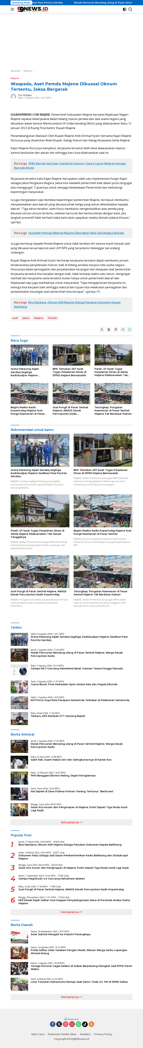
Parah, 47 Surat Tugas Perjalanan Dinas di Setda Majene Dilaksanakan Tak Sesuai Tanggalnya (111, 372)
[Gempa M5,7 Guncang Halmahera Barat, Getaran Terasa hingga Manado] (19, 671)
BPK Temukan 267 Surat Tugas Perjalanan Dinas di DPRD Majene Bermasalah (69, 372)
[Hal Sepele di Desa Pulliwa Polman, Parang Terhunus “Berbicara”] (19, 793)
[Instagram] (65, 1024)
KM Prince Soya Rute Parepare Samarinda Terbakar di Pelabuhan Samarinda (80, 700)
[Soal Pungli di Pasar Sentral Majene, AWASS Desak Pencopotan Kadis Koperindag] (72, 393)
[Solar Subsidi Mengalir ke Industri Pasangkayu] (19, 936)
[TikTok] (85, 1024)
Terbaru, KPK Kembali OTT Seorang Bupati (58, 716)
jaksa (25, 318)
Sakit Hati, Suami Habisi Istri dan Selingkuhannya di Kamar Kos (71, 759)
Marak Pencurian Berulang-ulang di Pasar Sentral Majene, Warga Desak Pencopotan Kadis (77, 654)
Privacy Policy (103, 1034)
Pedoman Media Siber (62, 1034)
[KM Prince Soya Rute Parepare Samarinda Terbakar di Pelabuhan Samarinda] (19, 702)
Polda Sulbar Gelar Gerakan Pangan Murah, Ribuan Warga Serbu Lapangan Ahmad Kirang (79, 952)
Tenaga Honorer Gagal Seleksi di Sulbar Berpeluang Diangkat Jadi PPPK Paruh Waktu (81, 967)
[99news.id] (33, 9)
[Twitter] (59, 1024)
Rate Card (37, 1034)
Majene (15, 78)
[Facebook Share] (101, 329)
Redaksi (85, 1034)
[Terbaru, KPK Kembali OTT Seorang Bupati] (19, 718)
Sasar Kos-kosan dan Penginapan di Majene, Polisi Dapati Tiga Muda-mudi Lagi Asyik (79, 809)
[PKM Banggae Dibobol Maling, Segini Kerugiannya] (19, 778)
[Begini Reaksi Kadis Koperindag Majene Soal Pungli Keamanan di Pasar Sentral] (29, 393)
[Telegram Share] (122, 329)
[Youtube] (72, 1024)
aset (15, 318)
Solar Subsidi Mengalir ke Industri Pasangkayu (61, 934)
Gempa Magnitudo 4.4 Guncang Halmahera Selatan (51, 878)
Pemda (52, 318)
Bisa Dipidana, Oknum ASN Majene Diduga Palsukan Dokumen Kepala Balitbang (70, 844)
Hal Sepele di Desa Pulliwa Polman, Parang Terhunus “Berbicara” (72, 791)
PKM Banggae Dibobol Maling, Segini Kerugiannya (63, 775)
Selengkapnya (70, 822)
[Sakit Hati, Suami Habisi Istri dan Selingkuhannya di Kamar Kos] (19, 762)
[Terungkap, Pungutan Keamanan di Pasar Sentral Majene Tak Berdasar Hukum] (113, 393)
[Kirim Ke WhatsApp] (129, 329)
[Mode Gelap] (125, 9)
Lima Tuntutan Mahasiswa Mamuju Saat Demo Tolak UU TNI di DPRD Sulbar (79, 981)
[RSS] (91, 1024)
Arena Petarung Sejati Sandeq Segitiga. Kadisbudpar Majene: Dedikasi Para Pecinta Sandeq (25, 372)
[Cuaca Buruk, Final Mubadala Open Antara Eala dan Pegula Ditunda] (19, 686)
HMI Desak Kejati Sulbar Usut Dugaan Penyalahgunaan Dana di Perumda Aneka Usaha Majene (74, 902)
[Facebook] (52, 1024)
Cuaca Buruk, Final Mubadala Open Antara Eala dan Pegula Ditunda (74, 684)
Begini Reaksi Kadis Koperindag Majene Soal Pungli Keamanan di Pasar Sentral (28, 410)
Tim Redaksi (25, 95)
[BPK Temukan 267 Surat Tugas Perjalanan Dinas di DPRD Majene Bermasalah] (72, 355)
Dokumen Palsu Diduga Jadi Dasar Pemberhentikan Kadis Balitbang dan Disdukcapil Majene (73, 857)
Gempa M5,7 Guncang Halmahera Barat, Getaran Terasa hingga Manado (77, 668)
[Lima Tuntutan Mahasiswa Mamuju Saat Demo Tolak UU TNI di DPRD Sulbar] (19, 984)
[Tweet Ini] (108, 329)
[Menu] (13, 9)
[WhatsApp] (78, 1024)
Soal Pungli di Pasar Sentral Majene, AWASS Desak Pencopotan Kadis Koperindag (70, 410)
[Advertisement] (71, 39)
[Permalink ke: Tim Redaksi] (13, 96)
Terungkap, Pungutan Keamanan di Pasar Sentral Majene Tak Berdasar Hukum (113, 410)
